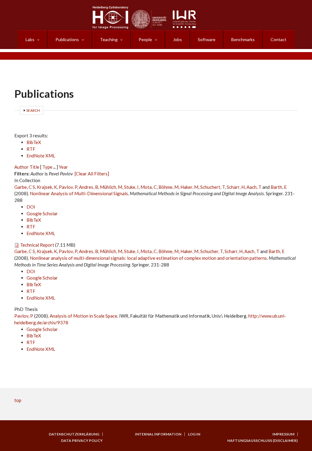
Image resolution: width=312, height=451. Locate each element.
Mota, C (148, 187)
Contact (278, 39)
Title (34, 167)
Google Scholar (42, 213)
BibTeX (34, 142)
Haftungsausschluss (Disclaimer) (262, 440)
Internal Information (158, 434)
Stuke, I (131, 187)
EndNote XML (41, 155)
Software (206, 39)
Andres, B (88, 187)
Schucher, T (211, 251)
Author (21, 167)
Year (63, 167)
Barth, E (279, 187)
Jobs (177, 39)
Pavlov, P (68, 187)
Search (33, 110)
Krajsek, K (47, 187)
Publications (67, 39)
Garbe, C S (24, 187)
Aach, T (253, 187)
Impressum (283, 434)
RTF (31, 149)
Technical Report (37, 245)
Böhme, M (168, 187)
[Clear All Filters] (92, 173)
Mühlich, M (111, 187)
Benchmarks (243, 39)
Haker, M (189, 187)
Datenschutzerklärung (74, 434)
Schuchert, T (212, 187)
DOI (31, 207)
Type (47, 167)
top (17, 400)
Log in (194, 434)
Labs (30, 39)
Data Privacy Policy (82, 440)
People (145, 39)
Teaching (109, 39)
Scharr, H (236, 187)
